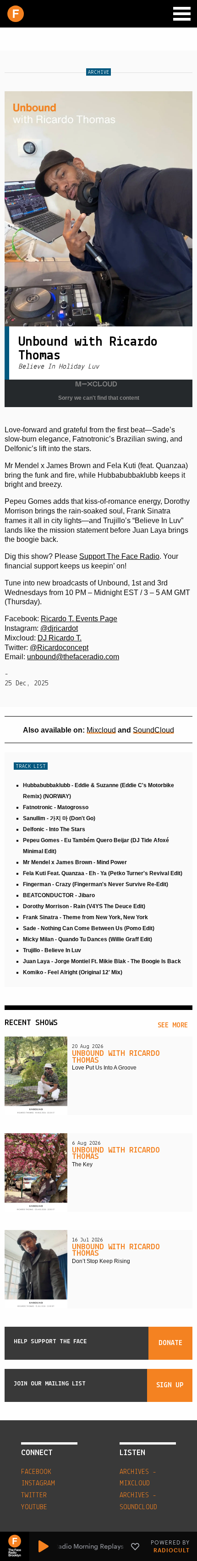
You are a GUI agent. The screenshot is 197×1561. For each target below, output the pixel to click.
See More (173, 1025)
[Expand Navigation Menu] (182, 14)
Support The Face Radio (119, 556)
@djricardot (59, 628)
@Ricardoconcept (59, 647)
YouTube (34, 1507)
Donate (170, 1343)
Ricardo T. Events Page (79, 619)
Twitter (34, 1495)
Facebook (36, 1472)
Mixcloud (101, 730)
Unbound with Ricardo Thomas (116, 1057)
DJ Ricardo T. (60, 638)
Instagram (38, 1483)
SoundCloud (153, 730)
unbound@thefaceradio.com (73, 657)
